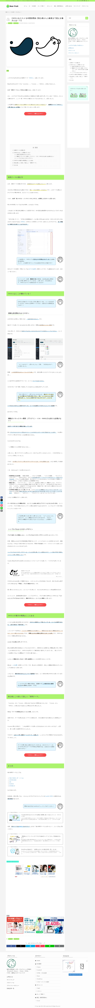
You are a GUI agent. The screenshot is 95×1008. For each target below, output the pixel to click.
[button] (11, 946)
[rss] (86, 1)
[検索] (88, 1)
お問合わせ (71, 47)
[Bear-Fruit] (12, 6)
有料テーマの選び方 (19, 150)
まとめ (16, 165)
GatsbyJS (39, 970)
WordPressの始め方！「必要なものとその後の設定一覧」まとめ (38, 849)
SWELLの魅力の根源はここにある (23, 160)
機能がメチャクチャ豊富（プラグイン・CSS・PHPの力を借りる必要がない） (36, 156)
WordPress (16, 23)
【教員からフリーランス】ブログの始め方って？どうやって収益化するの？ (40, 837)
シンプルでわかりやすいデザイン (25, 158)
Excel (38, 1000)
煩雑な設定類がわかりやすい (24, 154)
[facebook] (77, 1)
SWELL (31, 78)
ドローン (39, 991)
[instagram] (81, 1)
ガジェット (40, 985)
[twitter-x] (79, 1)
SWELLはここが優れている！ (22, 152)
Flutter (39, 967)
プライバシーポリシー (73, 53)
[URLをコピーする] (59, 946)
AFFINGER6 (12, 780)
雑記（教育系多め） (42, 997)
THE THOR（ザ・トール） (16, 778)
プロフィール (71, 50)
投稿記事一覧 (10, 988)
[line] (83, 1)
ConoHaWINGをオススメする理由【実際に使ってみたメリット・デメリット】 (41, 815)
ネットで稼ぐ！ (41, 994)
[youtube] (85, 1)
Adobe (38, 960)
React (38, 976)
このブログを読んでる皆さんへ (76, 45)
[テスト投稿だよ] (82, 966)
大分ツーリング (25, 570)
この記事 (14, 665)
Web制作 (10, 23)
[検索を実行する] (86, 18)
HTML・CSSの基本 (42, 973)
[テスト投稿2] (69, 966)
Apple (38, 988)
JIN (10, 782)
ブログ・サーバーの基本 (43, 981)
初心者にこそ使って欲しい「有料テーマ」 (25, 162)
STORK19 (12, 785)
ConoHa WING (49, 796)
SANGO (11, 783)
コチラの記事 (32, 269)
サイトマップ (10, 979)
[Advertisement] (35, 130)
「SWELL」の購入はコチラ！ (35, 113)
